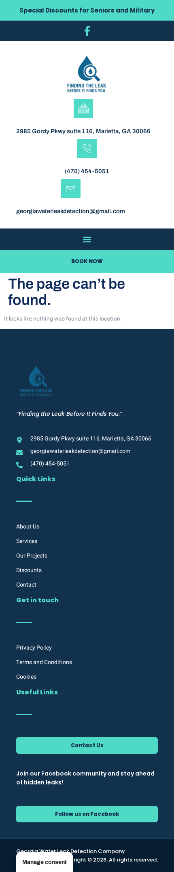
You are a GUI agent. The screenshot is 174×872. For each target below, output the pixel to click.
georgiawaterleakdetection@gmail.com (70, 211)
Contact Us (87, 745)
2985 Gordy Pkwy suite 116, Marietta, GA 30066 (83, 131)
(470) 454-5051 (87, 171)
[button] (87, 239)
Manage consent (44, 862)
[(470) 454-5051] (87, 148)
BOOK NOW (87, 261)
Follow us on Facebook (87, 814)
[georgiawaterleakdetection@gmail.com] (71, 188)
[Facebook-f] (87, 31)
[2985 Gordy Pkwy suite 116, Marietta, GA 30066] (83, 108)
